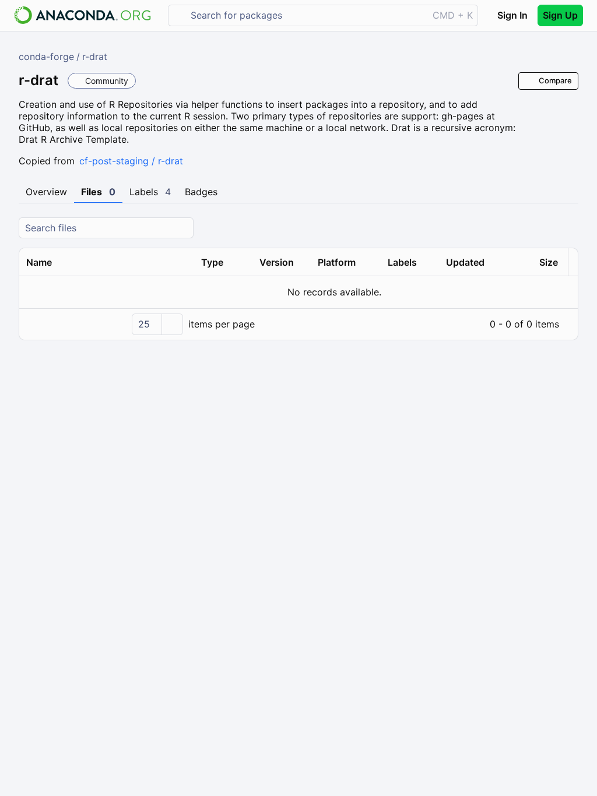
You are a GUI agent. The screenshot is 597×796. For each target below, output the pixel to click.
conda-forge (46, 56)
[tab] (46, 192)
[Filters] (567, 228)
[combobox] (306, 15)
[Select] (171, 324)
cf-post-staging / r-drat (131, 161)
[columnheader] (106, 262)
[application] (298, 324)
